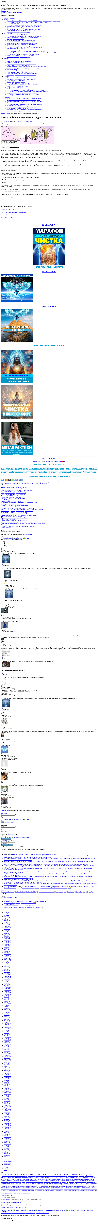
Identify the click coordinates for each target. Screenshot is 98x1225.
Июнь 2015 (6, 1098)
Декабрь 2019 (7, 1023)
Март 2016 (6, 1085)
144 (94, 1191)
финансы (94, 1183)
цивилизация (19, 1180)
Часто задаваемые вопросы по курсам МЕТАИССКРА (21, 30)
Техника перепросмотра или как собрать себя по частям (21, 75)
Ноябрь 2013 (7, 1124)
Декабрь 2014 (7, 1106)
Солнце (12, 1187)
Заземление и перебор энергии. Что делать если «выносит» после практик (26, 66)
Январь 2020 (7, 1022)
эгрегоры (3, 1180)
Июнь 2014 (6, 1114)
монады (23, 1191)
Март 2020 (6, 1019)
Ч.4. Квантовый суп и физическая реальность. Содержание (22, 84)
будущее (54, 1186)
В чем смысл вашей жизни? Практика (17, 70)
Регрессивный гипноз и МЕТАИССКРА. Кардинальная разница (23, 100)
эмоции (70, 1187)
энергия (31, 1182)
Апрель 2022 (7, 984)
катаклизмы (4, 1190)
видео (35, 1176)
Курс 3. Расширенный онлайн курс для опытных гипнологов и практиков (26, 28)
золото (45, 1191)
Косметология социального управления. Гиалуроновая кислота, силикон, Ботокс (25, 901)
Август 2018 (7, 1045)
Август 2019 (7, 1028)
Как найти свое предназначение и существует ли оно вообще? (23, 68)
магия (91, 1176)
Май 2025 (6, 933)
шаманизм (70, 1189)
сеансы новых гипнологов (18, 1174)
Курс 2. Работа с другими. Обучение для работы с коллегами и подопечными (27, 22)
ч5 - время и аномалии (49, 1187)
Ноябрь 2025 (7, 924)
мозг (24, 1190)
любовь (76, 1182)
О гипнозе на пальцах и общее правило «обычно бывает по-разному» (25, 104)
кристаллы (91, 1177)
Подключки (41, 1177)
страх (70, 1183)
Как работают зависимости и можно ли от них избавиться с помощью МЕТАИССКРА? (33, 52)
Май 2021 (6, 999)
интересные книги (22, 481)
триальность (12, 1191)
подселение (71, 1182)
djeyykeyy (6, 883)
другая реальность (51, 1190)
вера (96, 1191)
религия (50, 481)
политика (93, 1184)
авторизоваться (28, 534)
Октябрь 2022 (7, 976)
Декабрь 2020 (7, 1006)
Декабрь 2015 (7, 1089)
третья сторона (69, 1184)
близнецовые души (33, 1189)
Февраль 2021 (7, 1004)
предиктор (26, 1182)
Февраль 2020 (7, 1020)
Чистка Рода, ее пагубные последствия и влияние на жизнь (22, 73)
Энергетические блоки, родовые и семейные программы (21, 107)
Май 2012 (6, 1149)
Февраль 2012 (7, 1153)
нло (67, 1186)
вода (13, 1190)
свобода (10, 1190)
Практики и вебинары (9, 18)
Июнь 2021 (6, 998)
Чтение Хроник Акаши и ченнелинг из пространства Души (22, 37)
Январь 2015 (7, 1105)
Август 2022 (7, 979)
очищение (60, 1176)
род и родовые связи (39, 1179)
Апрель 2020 (7, 1017)
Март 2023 (6, 969)
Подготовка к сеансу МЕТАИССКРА (16, 48)
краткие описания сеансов (29, 1180)
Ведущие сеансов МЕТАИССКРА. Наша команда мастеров (25, 36)
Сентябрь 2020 (7, 1010)
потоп (89, 1189)
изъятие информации (76, 1189)
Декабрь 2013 (7, 1123)
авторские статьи (9, 1179)
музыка (92, 1191)
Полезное (6, 59)
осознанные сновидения (28, 1187)
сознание (30, 1176)
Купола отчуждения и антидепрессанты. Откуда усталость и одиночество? (23, 907)
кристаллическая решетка (22, 1184)
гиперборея (89, 1191)
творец (55, 481)
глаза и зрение (13, 1193)
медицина (8, 1180)
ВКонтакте (47, 461)
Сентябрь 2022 (7, 977)
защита (87, 1187)
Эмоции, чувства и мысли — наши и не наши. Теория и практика (33, 854)
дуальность (89, 1182)
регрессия (35, 1177)
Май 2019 (6, 1033)
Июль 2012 (6, 1146)
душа (15, 481)
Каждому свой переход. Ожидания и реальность (13, 212)
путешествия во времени (6, 1186)
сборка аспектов (30, 1179)
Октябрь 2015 (7, 1092)
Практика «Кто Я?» (12, 69)
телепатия (61, 1191)
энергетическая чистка (19, 1189)
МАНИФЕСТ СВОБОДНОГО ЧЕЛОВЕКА (18, 65)
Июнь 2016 (6, 1081)
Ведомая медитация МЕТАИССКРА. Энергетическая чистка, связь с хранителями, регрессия (31, 34)
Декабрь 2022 (7, 973)
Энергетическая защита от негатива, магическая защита (21, 64)
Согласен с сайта (9, 834)
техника (57, 1191)
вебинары (17, 1191)
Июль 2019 (6, 1030)
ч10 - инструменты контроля (51, 1174)
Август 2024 (7, 945)
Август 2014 (7, 1112)
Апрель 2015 (7, 1101)
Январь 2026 (7, 922)
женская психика (82, 1182)
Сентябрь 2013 (7, 1127)
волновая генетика (77, 1190)
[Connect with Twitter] (14, 538)
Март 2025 (6, 936)
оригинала (12, 539)
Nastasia (6, 865)
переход (18, 1177)
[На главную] (4, 11)
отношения (10, 1189)
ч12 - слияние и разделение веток (60, 1177)
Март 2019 (6, 1035)
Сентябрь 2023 (7, 961)
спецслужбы (28, 1183)
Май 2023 (6, 966)
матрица (29, 1177)
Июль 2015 (6, 1096)
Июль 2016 (6, 1080)
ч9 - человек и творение (63, 481)
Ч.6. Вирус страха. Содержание (15, 87)
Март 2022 (6, 985)
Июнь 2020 (6, 1015)
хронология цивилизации (38, 1187)
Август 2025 (7, 929)
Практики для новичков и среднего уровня (73, 1191)
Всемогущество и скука (7, 217)
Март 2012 (6, 1152)
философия (40, 1182)
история (24, 1176)
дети (92, 1179)
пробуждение (60, 1182)
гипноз (23, 1179)
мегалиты (13, 1180)
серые (34, 1183)
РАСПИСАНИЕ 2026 (9, 904)
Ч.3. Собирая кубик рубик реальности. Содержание (20, 83)
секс (15, 1190)
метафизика (88, 1179)
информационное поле (83, 1191)
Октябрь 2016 (7, 1076)
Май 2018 (6, 1049)
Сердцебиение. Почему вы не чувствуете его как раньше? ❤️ (20, 903)
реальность (39, 1184)
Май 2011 (6, 1156)
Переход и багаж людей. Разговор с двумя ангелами (14, 214)
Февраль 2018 (7, 1053)
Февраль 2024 (7, 954)
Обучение (6, 19)
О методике (7, 97)
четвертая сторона (84, 1189)
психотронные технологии (74, 1180)
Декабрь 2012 (7, 1139)
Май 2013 (6, 1132)
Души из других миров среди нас (58, 886)
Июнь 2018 (6, 1048)
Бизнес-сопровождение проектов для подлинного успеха (22, 43)
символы (31, 1190)
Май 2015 (6, 1099)
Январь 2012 (7, 1155)
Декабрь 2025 (7, 923)
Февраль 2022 (7, 987)
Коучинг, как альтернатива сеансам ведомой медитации (21, 41)
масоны (95, 1189)
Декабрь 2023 (7, 956)
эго (15, 1184)
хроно (69, 1190)
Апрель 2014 (7, 1117)
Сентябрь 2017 (7, 1060)
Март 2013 (6, 1135)
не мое (86, 1184)
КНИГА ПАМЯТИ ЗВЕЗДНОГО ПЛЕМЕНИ (74, 1174)
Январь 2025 (7, 938)
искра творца (52, 1183)
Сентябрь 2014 (7, 1110)
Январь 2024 (7, 955)
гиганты (32, 1191)
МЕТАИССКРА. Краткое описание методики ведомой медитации (24, 98)
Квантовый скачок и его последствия (24, 879)
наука (77, 1183)
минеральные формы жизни (18, 1183)
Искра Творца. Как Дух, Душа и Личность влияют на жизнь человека (25, 77)
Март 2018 (6, 1052)
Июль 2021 (6, 997)
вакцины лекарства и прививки (39, 1190)
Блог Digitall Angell (5, 1199)
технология (84, 1186)
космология (63, 1186)
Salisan (5, 858)
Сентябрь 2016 (7, 1077)
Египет (90, 1183)
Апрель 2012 (7, 1151)
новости (57, 1183)
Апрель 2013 (7, 1134)
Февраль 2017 (7, 1070)
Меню (2, 15)
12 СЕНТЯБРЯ (49, 225)
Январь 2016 (7, 1088)
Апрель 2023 (7, 967)
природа (73, 1183)
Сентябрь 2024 (7, 944)
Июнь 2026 (6, 915)
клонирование (83, 1190)
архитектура (85, 1180)
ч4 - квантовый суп (18, 1187)
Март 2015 (6, 1102)
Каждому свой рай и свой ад (8, 209)
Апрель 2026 (7, 918)
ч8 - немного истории (51, 1179)
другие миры (81, 1183)
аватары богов (61, 1179)
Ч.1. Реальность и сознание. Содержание (17, 80)
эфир (9, 1191)
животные (58, 1186)
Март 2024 (6, 952)
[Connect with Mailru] (26, 538)
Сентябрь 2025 (7, 927)
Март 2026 (6, 919)
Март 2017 (6, 1069)
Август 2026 (7, 912)
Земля (16, 1179)
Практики (43, 458)
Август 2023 (7, 962)
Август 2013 (7, 1128)
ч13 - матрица (66, 1187)
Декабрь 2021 (7, 990)
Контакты (46, 1213)
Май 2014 (6, 1116)
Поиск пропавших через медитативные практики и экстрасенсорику (25, 109)
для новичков (5, 1174)
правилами (11, 834)
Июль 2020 (6, 1013)
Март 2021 (6, 1002)
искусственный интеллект (39, 1191)
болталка (74, 1186)
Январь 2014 (7, 1121)
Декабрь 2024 (7, 940)
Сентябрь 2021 (7, 994)
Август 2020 (7, 1012)
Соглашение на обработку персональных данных (13, 1207)
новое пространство (63, 1183)
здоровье (72, 1177)
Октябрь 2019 (7, 1026)
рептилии (12, 1184)
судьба (66, 1190)
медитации (66, 1189)
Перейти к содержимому (7, 4)
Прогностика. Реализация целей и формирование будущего (22, 40)
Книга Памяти (7, 76)
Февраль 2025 (7, 937)
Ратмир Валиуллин (9, 861)
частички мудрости (58, 1187)
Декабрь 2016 (7, 1073)
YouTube (58, 461)
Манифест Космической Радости (15, 62)
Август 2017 (7, 1062)
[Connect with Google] (9, 538)
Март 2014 (6, 1119)
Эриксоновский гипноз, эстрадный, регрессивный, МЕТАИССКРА (24, 101)
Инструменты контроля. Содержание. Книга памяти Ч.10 (22, 93)
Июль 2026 (6, 913)
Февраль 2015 (7, 1103)
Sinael (5, 876)
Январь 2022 (7, 988)
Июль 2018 (6, 1047)
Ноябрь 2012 (7, 1141)
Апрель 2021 (7, 1001)
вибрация (72, 1190)
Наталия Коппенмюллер (10, 886)
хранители (47, 1177)
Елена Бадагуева (8, 855)
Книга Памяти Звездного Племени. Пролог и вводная (21, 79)
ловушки (61, 1189)
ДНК (67, 1182)
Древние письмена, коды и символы (53, 864)
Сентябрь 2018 (7, 1044)
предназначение (83, 1177)
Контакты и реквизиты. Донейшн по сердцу (18, 32)
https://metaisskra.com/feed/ (10, 897)
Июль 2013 (6, 1130)
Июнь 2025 (6, 931)
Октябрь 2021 (7, 992)
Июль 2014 (6, 1113)
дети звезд (91, 1174)
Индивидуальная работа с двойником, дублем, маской (21, 44)
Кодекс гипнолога (14, 23)
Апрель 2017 (7, 1067)
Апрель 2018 (7, 1051)
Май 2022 (6, 983)
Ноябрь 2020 (7, 1008)
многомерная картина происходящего (13, 1182)
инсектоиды (18, 1190)
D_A (5, 854)
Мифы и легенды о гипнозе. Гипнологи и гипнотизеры (21, 102)
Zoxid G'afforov (8, 873)
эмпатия (46, 1190)
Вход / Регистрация (9, 15)
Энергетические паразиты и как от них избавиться (20, 72)
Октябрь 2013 (7, 1126)
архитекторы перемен (21, 1186)
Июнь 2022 (6, 981)
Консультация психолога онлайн (15, 39)
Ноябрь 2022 (7, 974)
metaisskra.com (4, 1195)
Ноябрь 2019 (7, 1024)
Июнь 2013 (6, 1131)
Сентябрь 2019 (7, 1027)
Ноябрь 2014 (7, 1108)
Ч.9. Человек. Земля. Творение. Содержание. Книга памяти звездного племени (27, 91)
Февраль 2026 (7, 920)
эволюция (24, 1177)
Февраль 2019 (7, 1037)
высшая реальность (9, 481)
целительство (57, 1190)
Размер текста (4, 1220)
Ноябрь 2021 (7, 991)
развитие (50, 1186)
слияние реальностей (79, 1179)
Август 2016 (7, 1078)
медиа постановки (30, 1186)
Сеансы (49, 458)
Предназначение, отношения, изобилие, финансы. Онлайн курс (23, 26)
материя (64, 1191)
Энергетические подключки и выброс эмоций (19, 108)
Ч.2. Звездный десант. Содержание (16, 82)
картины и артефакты (83, 1176)
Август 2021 (7, 995)
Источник (3, 199)
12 (59, 1191)
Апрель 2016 (7, 1084)
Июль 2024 (6, 947)
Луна (7, 1190)
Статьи (7, 121)
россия (13, 1189)
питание (74, 1187)
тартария (92, 1189)
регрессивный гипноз (90, 1190)
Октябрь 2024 (7, 942)
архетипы (26, 1191)
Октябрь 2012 (7, 1142)
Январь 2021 (7, 1005)
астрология (62, 1190)
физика (38, 1183)
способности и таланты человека (47, 1176)
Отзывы (6, 58)
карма (29, 481)
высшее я (49, 1180)
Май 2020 (6, 1016)
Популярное (7, 1167)
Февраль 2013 (7, 1137)
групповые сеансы (8, 1193)
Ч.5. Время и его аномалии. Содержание (17, 86)
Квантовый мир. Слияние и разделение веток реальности (22, 95)
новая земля (27, 1190)
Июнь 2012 (6, 1148)
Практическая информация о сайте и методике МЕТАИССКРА (23, 111)
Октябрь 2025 (7, 926)
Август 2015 (7, 1095)
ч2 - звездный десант (41, 1180)
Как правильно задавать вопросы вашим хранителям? (24, 50)
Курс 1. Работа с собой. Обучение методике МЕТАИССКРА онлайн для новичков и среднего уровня (33, 21)
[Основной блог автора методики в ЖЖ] (11, 12)
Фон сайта (15, 1220)
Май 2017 (6, 1066)
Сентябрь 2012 (7, 1144)
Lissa (5, 868)
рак (1, 1190)
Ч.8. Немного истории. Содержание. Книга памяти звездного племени (25, 90)
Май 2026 (6, 916)
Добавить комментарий (24, 483)
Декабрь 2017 (7, 1056)
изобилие (70, 1186)
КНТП (2, 1193)
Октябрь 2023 (7, 959)
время (35, 1184)
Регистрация (4, 813)
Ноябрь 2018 (7, 1041)
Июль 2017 (6, 1063)
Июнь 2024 (6, 948)
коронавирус (49, 1191)
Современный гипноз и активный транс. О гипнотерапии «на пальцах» (29, 51)
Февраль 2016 (7, 1087)
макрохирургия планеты (79, 1184)
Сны (32, 1183)
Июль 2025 (6, 930)
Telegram (35, 461)
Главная (3, 1213)
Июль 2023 (6, 963)
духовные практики (7, 1176)
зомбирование (45, 1184)
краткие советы (47, 1189)
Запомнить (5, 820)
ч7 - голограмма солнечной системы (57, 1184)
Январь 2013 (7, 1138)
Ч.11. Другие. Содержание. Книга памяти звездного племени (23, 94)
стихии (29, 1191)
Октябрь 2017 (7, 1059)
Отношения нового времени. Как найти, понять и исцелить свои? (24, 25)
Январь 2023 (7, 972)
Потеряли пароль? (9, 822)
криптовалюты (53, 1191)
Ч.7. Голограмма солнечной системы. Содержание (20, 89)
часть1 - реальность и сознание (60, 1180)
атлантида (14, 1186)
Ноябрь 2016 (7, 1074)
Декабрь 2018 (7, 1040)
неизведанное (37, 1186)
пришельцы (31, 1184)
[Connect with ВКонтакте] (20, 538)
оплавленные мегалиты (55, 1189)
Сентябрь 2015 (7, 1094)
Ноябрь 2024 (7, 941)
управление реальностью (81, 1187)
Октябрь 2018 (7, 1042)
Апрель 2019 (7, 1034)
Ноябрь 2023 (7, 958)
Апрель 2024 (7, 951)
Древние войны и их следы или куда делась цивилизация (46, 888)
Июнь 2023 (6, 965)
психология (12, 1177)
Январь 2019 (7, 1038)
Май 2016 (6, 1083)
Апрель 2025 (7, 934)
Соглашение (5, 833)
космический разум (5, 1184)
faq (65, 1182)
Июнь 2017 (6, 1065)
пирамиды (8, 1187)
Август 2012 (7, 1145)
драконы (87, 1183)
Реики (20, 1191)
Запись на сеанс (8, 33)
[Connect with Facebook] (4, 538)
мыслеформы (79, 1186)
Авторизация (4, 823)
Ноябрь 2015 (7, 1091)
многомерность (36, 481)
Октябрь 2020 (7, 1009)
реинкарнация (44, 481)
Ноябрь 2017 (7, 1058)
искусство (45, 1186)
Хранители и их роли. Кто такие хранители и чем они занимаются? (24, 47)
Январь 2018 (7, 1055)
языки (89, 1184)
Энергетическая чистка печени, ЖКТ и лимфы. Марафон (19, 905)
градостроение (8, 1183)
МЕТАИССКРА (69, 1179)
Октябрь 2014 (7, 1109)
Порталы (35, 1182)
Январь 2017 (7, 1071)
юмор (71, 481)
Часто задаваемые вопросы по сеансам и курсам (19, 46)
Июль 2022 (6, 980)
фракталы (6, 1189)
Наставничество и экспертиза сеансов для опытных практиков (23, 29)
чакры (41, 1186)
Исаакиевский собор (27, 1193)
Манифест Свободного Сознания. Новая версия (19, 61)
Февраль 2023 (7, 970)
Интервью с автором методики (15, 105)
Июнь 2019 (6, 1031)
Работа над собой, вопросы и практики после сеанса (20, 55)
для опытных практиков (20, 1193)
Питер (89, 1186)
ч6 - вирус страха (48, 1182)
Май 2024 (6, 949)
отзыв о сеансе (17, 1176)
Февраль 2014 (7, 1120)
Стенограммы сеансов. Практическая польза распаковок (24, 54)
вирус (4, 1193)
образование (26, 1189)
